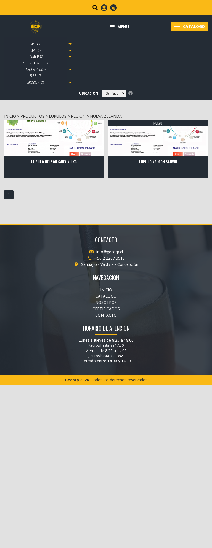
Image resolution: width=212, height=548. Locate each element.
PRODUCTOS (32, 116)
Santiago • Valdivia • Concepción (109, 264)
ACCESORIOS (35, 82)
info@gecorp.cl (109, 251)
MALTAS (35, 44)
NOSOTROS (106, 302)
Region (78, 116)
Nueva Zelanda (106, 116)
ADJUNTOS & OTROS (35, 63)
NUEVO (157, 123)
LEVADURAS (35, 56)
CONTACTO (106, 315)
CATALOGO (106, 296)
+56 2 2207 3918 (110, 258)
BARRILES (35, 75)
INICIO (10, 116)
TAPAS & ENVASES (35, 69)
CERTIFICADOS (106, 308)
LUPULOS (35, 50)
